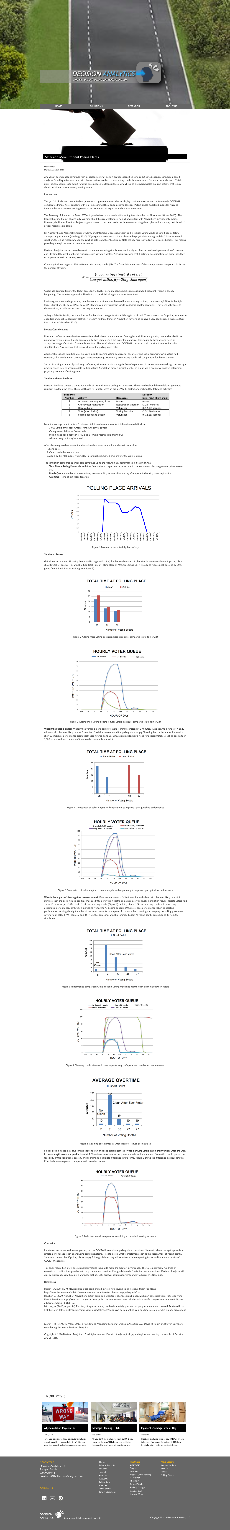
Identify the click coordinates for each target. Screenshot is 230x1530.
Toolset (102, 1471)
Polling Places (167, 1475)
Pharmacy (134, 1480)
